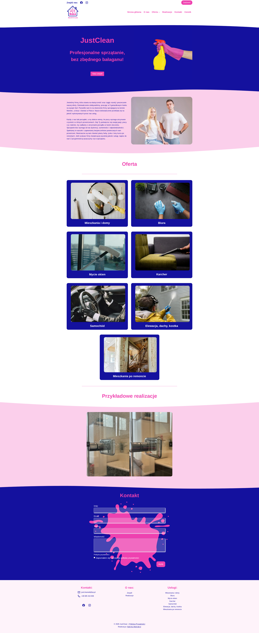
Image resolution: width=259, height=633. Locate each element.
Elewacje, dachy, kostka (172, 607)
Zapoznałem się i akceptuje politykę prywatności (117, 558)
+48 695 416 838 (87, 596)
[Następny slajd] (170, 444)
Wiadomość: (99, 537)
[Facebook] (81, 2)
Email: (96, 516)
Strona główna (134, 12)
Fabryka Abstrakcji (134, 627)
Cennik (187, 12)
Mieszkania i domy (172, 593)
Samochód (172, 604)
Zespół (129, 593)
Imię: (96, 506)
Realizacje (167, 12)
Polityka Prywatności (137, 624)
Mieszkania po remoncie (172, 609)
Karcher (172, 601)
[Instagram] (86, 2)
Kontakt (178, 12)
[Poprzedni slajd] (88, 444)
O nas (146, 12)
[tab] (123, 478)
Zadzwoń (187, 3)
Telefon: (97, 526)
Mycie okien (172, 598)
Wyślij (160, 564)
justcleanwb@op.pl (88, 592)
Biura (172, 596)
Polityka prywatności (101, 555)
